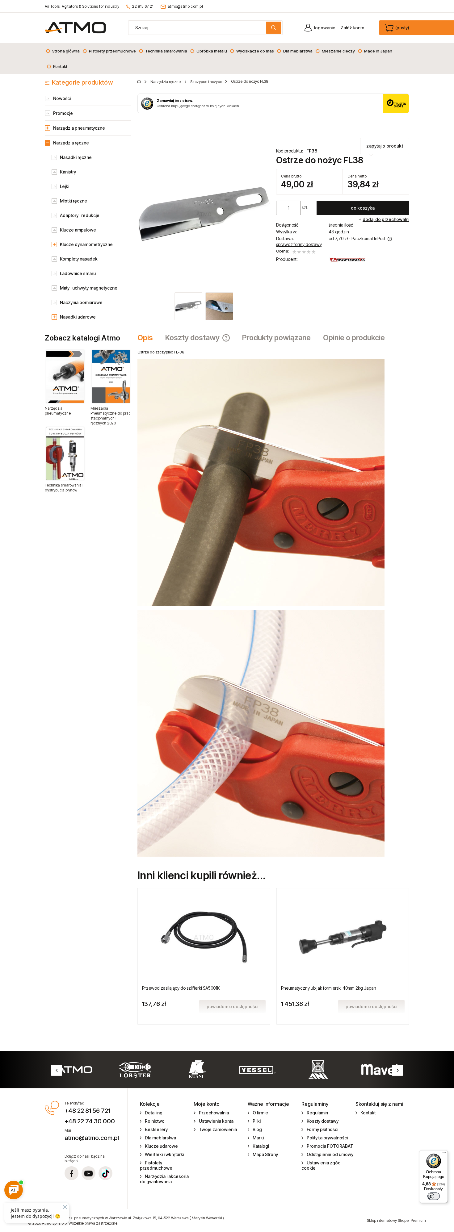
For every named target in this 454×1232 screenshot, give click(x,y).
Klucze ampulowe (78, 229)
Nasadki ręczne (76, 157)
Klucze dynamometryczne (86, 244)
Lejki (64, 186)
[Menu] (444, 1154)
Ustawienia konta (216, 1121)
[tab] (148, 337)
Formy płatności (322, 1129)
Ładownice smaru (78, 273)
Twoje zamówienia (218, 1129)
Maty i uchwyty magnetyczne (88, 287)
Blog (257, 1129)
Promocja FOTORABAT (330, 1146)
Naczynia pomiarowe (81, 302)
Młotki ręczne (73, 200)
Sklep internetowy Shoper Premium (396, 1220)
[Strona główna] (75, 27)
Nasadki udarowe (78, 316)
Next (397, 1070)
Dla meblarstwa (160, 1137)
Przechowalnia (214, 1112)
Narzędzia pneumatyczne (79, 128)
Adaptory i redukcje (79, 215)
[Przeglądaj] (65, 376)
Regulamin (317, 1112)
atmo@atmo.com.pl (185, 6)
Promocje (63, 113)
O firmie (260, 1112)
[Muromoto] (347, 260)
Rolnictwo (155, 1121)
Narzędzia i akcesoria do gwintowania (164, 1179)
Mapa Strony (265, 1154)
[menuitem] (63, 51)
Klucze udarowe (161, 1146)
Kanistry (68, 171)
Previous (56, 1070)
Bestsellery (156, 1129)
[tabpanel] (273, 603)
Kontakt (368, 1112)
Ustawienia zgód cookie (321, 1165)
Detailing (153, 1112)
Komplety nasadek (79, 258)
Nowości (62, 98)
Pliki (257, 1121)
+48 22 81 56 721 (87, 1110)
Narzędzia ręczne (71, 142)
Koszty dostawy (322, 1121)
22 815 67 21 (142, 6)
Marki (258, 1137)
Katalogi (261, 1146)
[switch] (433, 1196)
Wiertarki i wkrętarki (164, 1154)
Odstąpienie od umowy (330, 1154)
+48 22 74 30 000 (90, 1121)
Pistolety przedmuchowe (156, 1165)
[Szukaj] (273, 28)
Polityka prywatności (327, 1137)
